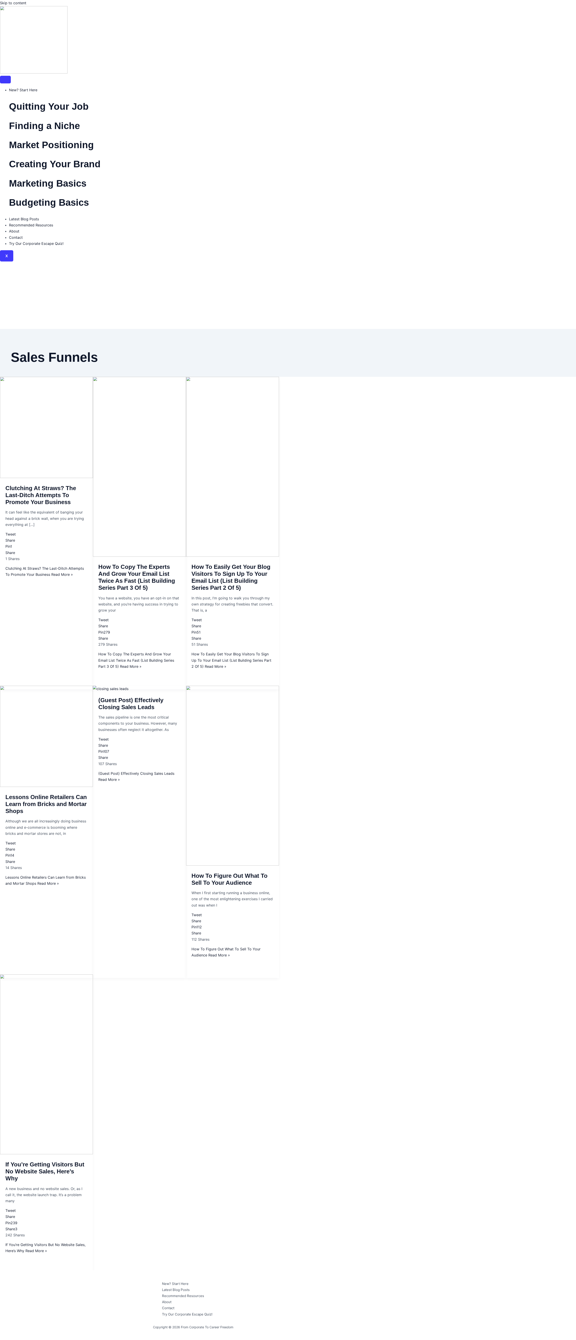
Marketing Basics (47, 183)
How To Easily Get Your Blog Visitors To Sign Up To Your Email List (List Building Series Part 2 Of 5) (230, 577)
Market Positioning (51, 145)
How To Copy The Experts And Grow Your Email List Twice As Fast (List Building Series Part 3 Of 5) (136, 577)
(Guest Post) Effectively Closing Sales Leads (130, 703)
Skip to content (13, 3)
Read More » (136, 660)
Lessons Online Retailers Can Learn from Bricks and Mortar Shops (46, 804)
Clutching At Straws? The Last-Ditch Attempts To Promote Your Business (40, 495)
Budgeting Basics (49, 202)
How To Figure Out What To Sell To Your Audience (229, 879)
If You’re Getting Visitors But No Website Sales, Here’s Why (44, 1171)
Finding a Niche (44, 126)
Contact (16, 237)
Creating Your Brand (55, 164)
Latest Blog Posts (24, 219)
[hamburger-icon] (5, 79)
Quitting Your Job (49, 106)
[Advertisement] (288, 295)
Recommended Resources (31, 225)
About (14, 231)
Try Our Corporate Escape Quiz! (36, 243)
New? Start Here (23, 90)
